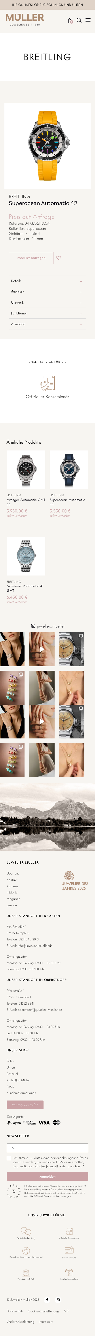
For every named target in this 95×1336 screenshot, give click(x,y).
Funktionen (19, 313)
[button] (58, 256)
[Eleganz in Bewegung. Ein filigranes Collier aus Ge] (72, 688)
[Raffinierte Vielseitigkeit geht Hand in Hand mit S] (42, 688)
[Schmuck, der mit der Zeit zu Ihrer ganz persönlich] (42, 649)
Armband (18, 324)
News (10, 1086)
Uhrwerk (17, 302)
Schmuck (13, 1074)
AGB (66, 1311)
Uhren (11, 1067)
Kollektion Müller (18, 1080)
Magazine (13, 899)
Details (16, 280)
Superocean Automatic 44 (67, 501)
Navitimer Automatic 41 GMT (25, 588)
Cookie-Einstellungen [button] (43, 1311)
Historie (12, 892)
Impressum (46, 1321)
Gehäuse (18, 291)
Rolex (10, 1061)
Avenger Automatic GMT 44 (26, 501)
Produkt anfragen (31, 258)
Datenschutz (15, 1311)
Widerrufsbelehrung (20, 1321)
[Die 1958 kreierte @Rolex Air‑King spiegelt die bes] (72, 649)
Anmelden (47, 1176)
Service (12, 905)
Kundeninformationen (21, 1093)
